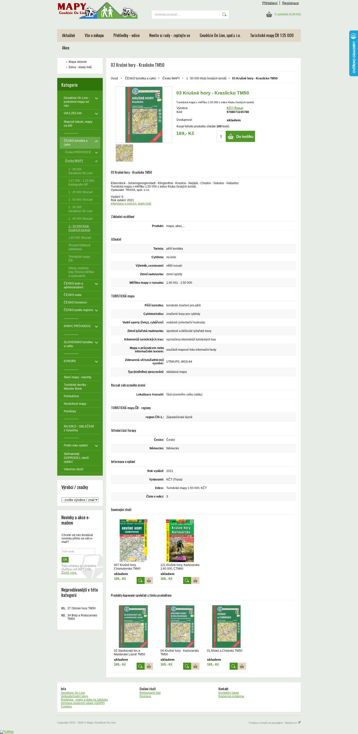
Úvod (114, 78)
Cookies (66, 706)
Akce (65, 48)
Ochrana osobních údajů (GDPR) (83, 703)
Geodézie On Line (73, 693)
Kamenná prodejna (231, 696)
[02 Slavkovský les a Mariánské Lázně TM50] (133, 626)
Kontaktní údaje (228, 693)
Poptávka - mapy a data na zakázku (84, 699)
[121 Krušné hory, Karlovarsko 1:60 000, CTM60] (179, 540)
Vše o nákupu (94, 35)
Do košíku (244, 136)
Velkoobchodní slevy (74, 696)
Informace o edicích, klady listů (131, 203)
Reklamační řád (150, 693)
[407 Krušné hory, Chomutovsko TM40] (133, 540)
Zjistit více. (69, 572)
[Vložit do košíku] (149, 580)
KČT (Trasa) (235, 108)
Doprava (145, 696)
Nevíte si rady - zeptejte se (169, 35)
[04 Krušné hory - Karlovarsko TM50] (179, 626)
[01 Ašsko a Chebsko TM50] (226, 626)
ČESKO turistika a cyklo (140, 78)
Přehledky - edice (126, 35)
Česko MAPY (171, 78)
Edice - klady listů (80, 67)
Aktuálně (68, 35)
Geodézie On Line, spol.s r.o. (220, 35)
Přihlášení (270, 3)
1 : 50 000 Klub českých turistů (206, 78)
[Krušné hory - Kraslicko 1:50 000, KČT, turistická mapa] (144, 114)
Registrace (290, 3)
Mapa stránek (78, 62)
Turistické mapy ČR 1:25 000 (272, 35)
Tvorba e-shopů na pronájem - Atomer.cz (273, 722)
